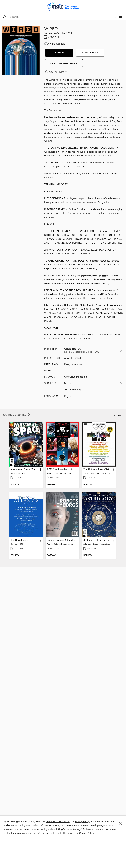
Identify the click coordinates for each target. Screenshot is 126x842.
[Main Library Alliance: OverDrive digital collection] (63, 6)
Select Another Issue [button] (62, 63)
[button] (59, 53)
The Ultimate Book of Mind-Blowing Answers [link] (97, 469)
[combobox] (56, 17)
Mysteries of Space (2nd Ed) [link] (25, 469)
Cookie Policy (86, 833)
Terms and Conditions (57, 821)
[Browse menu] (121, 17)
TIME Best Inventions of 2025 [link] (61, 469)
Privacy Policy (82, 821)
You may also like (14, 415)
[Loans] (114, 17)
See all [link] (117, 415)
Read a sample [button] (90, 52)
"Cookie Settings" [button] (72, 829)
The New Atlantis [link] (19, 540)
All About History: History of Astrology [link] (97, 540)
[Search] (4, 16)
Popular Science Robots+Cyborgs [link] (61, 540)
